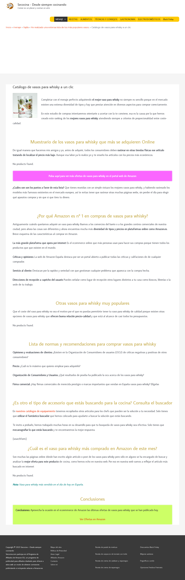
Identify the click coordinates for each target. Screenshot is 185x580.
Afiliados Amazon (57, 557)
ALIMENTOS (86, 19)
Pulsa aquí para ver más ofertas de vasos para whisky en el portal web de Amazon (92, 176)
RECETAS (73, 19)
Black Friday (168, 19)
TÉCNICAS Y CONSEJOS (106, 19)
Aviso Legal (55, 554)
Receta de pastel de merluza (106, 547)
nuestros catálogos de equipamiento (35, 411)
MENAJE (59, 19)
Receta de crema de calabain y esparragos (111, 561)
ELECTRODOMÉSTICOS (149, 19)
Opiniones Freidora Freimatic (151, 567)
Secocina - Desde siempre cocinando (42, 4)
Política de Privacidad (59, 550)
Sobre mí (54, 564)
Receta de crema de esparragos (107, 567)
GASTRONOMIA (127, 19)
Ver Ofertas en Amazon (92, 519)
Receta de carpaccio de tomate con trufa (111, 554)
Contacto (54, 561)
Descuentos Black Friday (149, 547)
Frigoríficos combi (147, 561)
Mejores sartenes (146, 554)
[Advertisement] (92, 52)
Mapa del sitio (56, 547)
